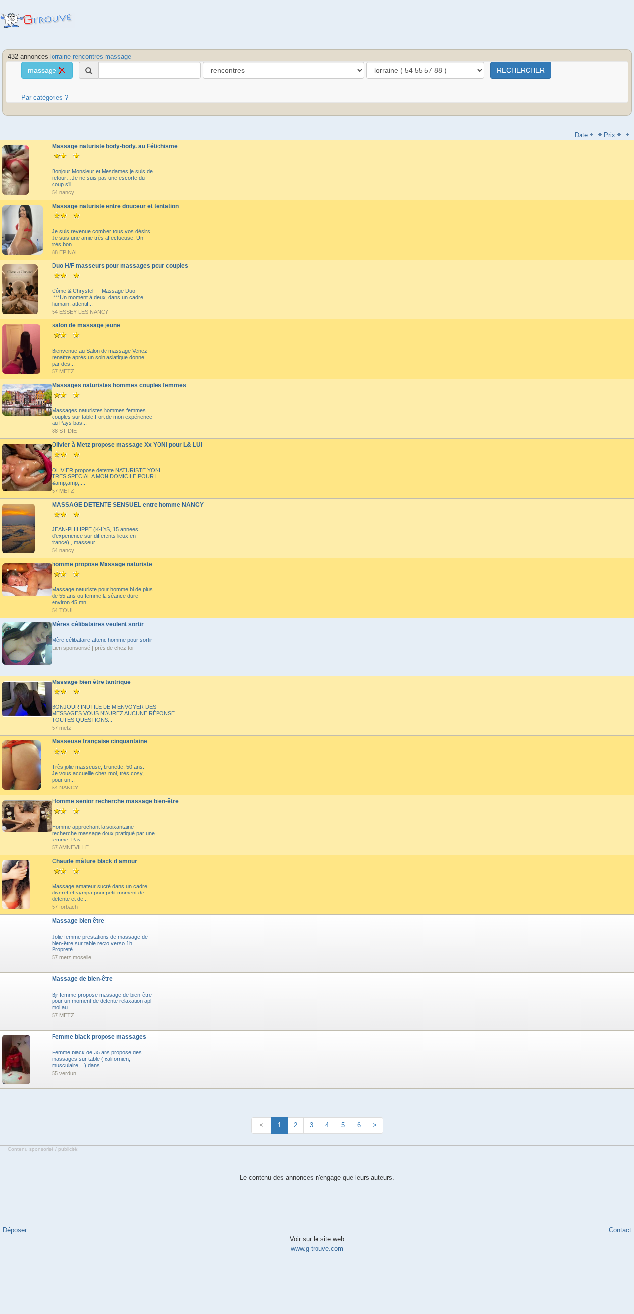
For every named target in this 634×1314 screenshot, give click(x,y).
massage (118, 56)
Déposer (15, 1230)
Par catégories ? (44, 97)
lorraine (60, 56)
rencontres (88, 56)
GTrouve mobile (37, 20)
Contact (620, 1230)
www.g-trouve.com (317, 1248)
